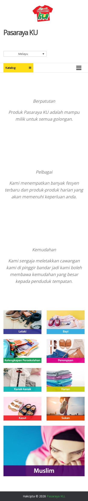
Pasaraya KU (20, 32)
